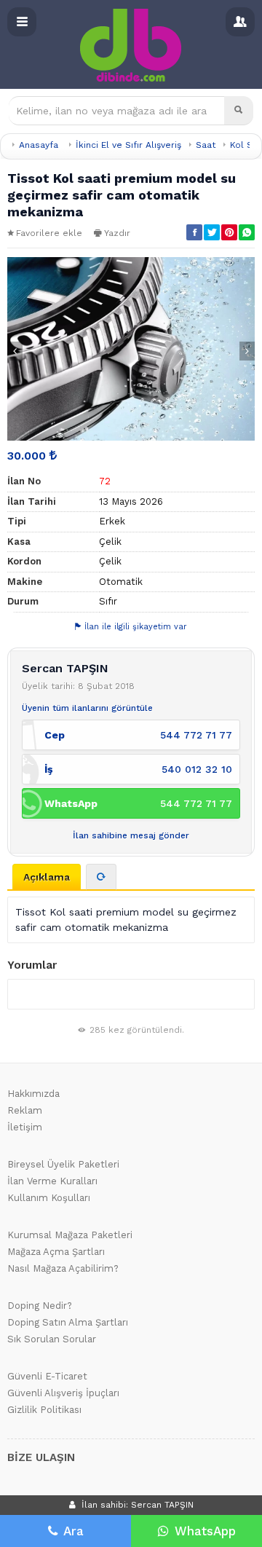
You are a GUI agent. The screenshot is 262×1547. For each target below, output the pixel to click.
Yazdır (117, 233)
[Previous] (15, 351)
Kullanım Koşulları (48, 1197)
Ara (73, 1531)
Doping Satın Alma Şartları (67, 1322)
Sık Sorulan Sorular (51, 1339)
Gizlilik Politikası (44, 1409)
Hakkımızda (33, 1093)
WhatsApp (205, 1531)
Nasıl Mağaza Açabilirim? (63, 1268)
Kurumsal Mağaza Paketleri (69, 1234)
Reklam (24, 1110)
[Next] (247, 351)
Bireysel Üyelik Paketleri (63, 1164)
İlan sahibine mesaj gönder (131, 835)
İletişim (24, 1127)
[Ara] (238, 110)
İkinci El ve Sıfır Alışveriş (128, 145)
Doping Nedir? (39, 1305)
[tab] (101, 877)
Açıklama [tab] (46, 877)
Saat (205, 145)
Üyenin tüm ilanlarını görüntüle (87, 708)
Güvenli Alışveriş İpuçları (63, 1392)
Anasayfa (38, 145)
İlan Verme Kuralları (52, 1181)
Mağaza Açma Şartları (56, 1251)
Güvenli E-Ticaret (47, 1376)
